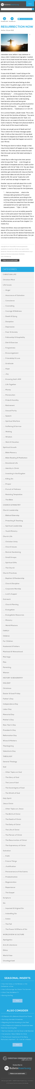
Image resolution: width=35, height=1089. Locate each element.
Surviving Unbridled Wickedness (12, 1019)
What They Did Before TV (10, 992)
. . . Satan (7, 919)
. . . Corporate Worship (12, 589)
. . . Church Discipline (11, 584)
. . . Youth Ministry (10, 531)
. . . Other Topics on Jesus (13, 809)
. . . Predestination (10, 877)
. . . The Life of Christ (11, 830)
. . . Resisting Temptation (13, 494)
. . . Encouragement (10, 353)
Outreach (7, 599)
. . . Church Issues (10, 547)
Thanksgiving (8, 746)
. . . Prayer (7, 484)
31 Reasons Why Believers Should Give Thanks (17, 1016)
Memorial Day (8, 715)
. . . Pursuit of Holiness (12, 489)
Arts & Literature (10, 945)
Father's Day (8, 699)
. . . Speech (7, 416)
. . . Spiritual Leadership (12, 526)
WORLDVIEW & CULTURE (13, 935)
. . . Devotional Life (10, 463)
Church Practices (10, 573)
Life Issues (7, 285)
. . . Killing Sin (8, 479)
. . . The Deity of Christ (12, 825)
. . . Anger (6, 290)
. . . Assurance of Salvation (14, 295)
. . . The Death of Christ (12, 819)
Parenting (7, 667)
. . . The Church (9, 568)
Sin (4, 903)
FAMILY (6, 631)
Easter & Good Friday (11, 694)
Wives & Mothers (10, 741)
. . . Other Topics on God (12, 772)
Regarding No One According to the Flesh (15, 1022)
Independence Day (10, 704)
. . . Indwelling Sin (10, 914)
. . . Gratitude (8, 364)
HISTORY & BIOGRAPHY (13, 678)
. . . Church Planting (10, 605)
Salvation (7, 851)
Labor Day (7, 709)
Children (6, 636)
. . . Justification (9, 866)
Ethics (5, 950)
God (4, 767)
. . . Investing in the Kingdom (14, 474)
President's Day (9, 730)
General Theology (10, 762)
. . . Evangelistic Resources (13, 615)
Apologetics (7, 940)
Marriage (6, 657)
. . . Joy (6, 374)
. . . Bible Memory (10, 453)
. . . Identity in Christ (11, 468)
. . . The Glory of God (11, 777)
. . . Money (7, 390)
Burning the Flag (7, 995)
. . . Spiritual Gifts (10, 563)
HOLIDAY (7, 683)
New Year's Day (9, 725)
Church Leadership (10, 510)
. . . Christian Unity (10, 542)
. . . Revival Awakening (12, 552)
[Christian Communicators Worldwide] (17, 1058)
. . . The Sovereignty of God (13, 788)
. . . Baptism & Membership (13, 578)
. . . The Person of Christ (12, 835)
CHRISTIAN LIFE (9, 274)
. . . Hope (6, 369)
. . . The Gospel (8, 893)
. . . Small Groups (9, 557)
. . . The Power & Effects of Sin (15, 929)
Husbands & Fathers (11, 646)
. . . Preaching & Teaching (13, 521)
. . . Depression (9, 327)
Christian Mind (9, 280)
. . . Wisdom (7, 437)
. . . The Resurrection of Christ (15, 840)
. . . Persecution (9, 395)
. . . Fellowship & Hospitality (14, 337)
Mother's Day (8, 720)
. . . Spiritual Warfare (11, 421)
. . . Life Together (9, 384)
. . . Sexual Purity (10, 411)
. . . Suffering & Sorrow (12, 426)
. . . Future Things (10, 861)
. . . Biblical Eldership (11, 515)
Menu (30, 4)
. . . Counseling (8, 306)
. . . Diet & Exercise (10, 343)
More (17, 1001)
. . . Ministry (7, 620)
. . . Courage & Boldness (12, 311)
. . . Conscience (9, 301)
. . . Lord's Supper (10, 594)
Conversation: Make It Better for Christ (14, 1034)
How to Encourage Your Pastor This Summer (16, 989)
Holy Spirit (7, 798)
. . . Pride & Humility (11, 400)
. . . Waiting (7, 432)
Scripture (7, 898)
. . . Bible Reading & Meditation (15, 458)
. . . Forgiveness (9, 348)
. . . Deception (8, 322)
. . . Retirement (9, 405)
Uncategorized (9, 961)
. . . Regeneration (10, 882)
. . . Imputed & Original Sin (13, 908)
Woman (6, 673)
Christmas (7, 688)
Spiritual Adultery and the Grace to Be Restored (18, 1031)
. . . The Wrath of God (11, 793)
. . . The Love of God (11, 783)
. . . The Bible (8, 500)
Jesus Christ (8, 804)
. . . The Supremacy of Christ (14, 845)
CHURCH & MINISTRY (12, 505)
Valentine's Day (9, 751)
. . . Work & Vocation (11, 442)
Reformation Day (10, 735)
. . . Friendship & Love (11, 358)
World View (7, 955)
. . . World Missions (10, 625)
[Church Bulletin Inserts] (10, 4)
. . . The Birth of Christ (11, 814)
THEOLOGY (7, 756)
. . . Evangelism (9, 610)
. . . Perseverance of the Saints (15, 872)
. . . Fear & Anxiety (10, 332)
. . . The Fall (7, 924)
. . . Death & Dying (10, 316)
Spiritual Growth (10, 447)
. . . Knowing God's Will (12, 379)
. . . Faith (6, 856)
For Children (8, 641)
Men (4, 662)
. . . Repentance (9, 887)
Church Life (7, 536)
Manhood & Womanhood (13, 652)
